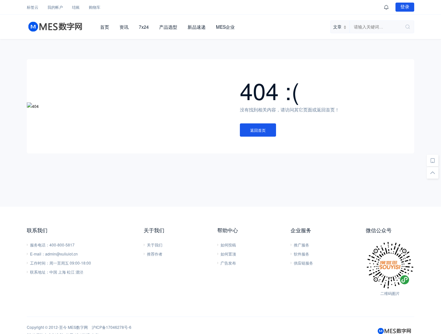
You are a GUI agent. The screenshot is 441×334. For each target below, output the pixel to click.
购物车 (94, 7)
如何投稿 (228, 244)
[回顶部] (432, 173)
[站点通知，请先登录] (386, 7)
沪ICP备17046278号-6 (111, 327)
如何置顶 (228, 253)
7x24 (144, 27)
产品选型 (168, 27)
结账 (76, 7)
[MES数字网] (61, 27)
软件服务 (301, 253)
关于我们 (154, 244)
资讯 (123, 27)
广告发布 (228, 263)
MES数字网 (78, 327)
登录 (404, 6)
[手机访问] (432, 160)
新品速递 (197, 27)
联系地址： (39, 272)
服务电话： (39, 244)
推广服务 (301, 244)
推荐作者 (154, 253)
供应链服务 (303, 263)
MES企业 (225, 27)
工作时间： (39, 263)
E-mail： (37, 253)
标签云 (32, 7)
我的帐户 (55, 7)
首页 (104, 27)
